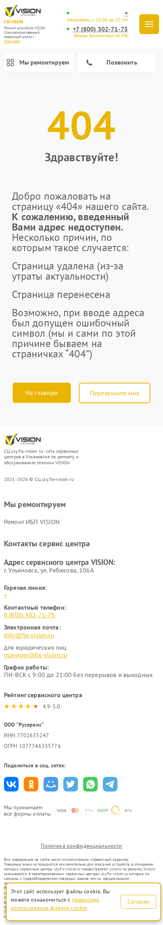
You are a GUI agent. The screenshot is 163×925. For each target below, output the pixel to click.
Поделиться (11, 784)
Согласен (138, 901)
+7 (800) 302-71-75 (100, 29)
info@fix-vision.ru (29, 635)
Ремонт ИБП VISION (32, 522)
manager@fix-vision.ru (35, 655)
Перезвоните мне (114, 393)
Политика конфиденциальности (81, 845)
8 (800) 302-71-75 (29, 615)
